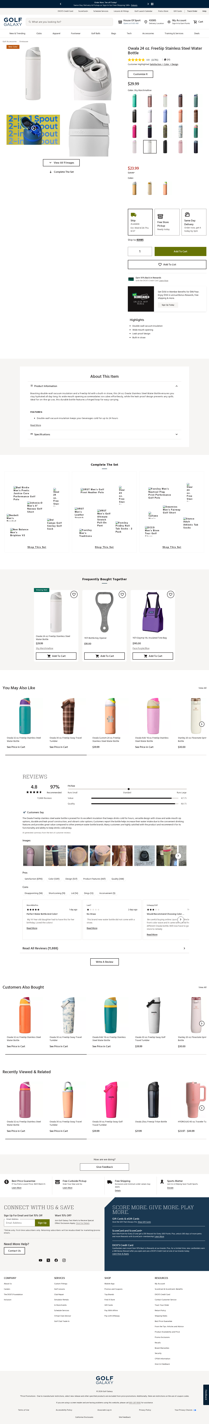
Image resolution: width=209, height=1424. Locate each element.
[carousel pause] (152, 4)
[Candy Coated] (134, 146)
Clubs (39, 33)
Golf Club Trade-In (61, 1321)
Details (118, 1190)
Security (158, 1353)
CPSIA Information (162, 1358)
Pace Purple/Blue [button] (141, 648)
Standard (127, 792)
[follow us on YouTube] (40, 1260)
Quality (71, 803)
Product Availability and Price (167, 1332)
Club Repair (59, 1294)
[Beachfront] (134, 188)
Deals (197, 33)
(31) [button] (168, 59)
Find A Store (109, 1300)
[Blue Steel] (196, 146)
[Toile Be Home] (180, 131)
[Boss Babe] (150, 100)
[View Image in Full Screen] (33, 73)
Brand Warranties (162, 1348)
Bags (113, 33)
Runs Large (181, 792)
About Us (8, 1283)
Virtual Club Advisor (62, 1316)
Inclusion (7, 1300)
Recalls (158, 1342)
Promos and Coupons (113, 1289)
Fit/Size (71, 786)
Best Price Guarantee (163, 1321)
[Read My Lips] (134, 131)
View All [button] (202, 688)
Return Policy (160, 1310)
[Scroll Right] (178, 856)
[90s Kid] (134, 100)
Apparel (56, 33)
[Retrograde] (150, 131)
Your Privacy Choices (183, 1410)
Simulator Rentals (61, 1300)
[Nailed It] (134, 116)
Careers (7, 1289)
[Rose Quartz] (180, 146)
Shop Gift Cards (144, 1222)
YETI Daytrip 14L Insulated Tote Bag (150, 638)
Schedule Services (101, 11)
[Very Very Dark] (165, 146)
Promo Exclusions (162, 1337)
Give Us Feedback (162, 1364)
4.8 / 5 (183, 803)
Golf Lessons (59, 1289)
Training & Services (174, 33)
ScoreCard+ (83, 11)
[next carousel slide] (148, 4)
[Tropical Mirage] (196, 131)
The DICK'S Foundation (13, 1294)
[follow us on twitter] (48, 1260)
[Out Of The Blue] (165, 116)
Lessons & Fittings (121, 11)
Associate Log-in (104, 1410)
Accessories (148, 33)
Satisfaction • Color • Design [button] (164, 64)
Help (204, 11)
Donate (170, 1188)
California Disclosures (84, 1417)
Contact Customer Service (165, 1300)
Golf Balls (95, 33)
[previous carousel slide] (61, 4)
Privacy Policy (145, 1410)
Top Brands (109, 1294)
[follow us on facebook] (56, 1260)
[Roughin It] (165, 131)
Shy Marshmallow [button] (44, 648)
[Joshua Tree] (196, 100)
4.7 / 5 (183, 798)
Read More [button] (35, 425)
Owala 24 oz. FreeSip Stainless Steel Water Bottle (53, 637)
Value (70, 798)
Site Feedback (125, 1417)
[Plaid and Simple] (196, 116)
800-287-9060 (135, 1402)
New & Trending (17, 33)
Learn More (16, 1188)
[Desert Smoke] (180, 100)
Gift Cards (178, 11)
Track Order (192, 11)
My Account (160, 1283)
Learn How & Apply (120, 1254)
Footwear (75, 33)
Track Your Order (162, 1305)
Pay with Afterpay (112, 1316)
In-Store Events (60, 1305)
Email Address (12, 1219)
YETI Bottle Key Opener (95, 638)
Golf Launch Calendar (144, 11)
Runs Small (72, 792)
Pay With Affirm (111, 1310)
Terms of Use (23, 1410)
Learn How (163, 280)
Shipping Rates (161, 1316)
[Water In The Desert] (150, 188)
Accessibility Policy (64, 1410)
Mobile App (109, 1283)
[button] (61, 162)
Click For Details (82, 1223)
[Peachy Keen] (165, 188)
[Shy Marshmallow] (150, 146)
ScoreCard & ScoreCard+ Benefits (169, 1289)
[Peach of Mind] (180, 116)
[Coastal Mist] (165, 100)
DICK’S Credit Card (65, 11)
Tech (129, 33)
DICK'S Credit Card (162, 1294)
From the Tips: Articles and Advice (169, 1326)
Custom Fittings (60, 1283)
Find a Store (163, 11)
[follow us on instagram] (64, 1260)
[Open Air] (150, 116)
